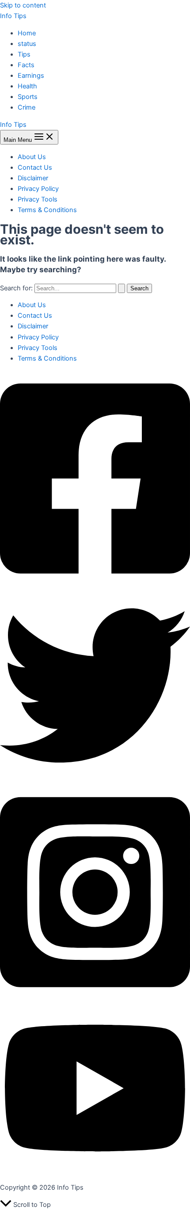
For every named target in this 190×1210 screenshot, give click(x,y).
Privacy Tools (37, 199)
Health (27, 86)
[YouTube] (95, 1171)
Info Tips (13, 16)
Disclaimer (33, 178)
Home (27, 33)
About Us (32, 157)
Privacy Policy (38, 189)
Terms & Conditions (47, 210)
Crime (26, 107)
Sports (28, 97)
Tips (24, 54)
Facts (26, 65)
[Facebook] (95, 585)
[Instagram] (95, 998)
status (27, 44)
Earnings (31, 76)
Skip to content (23, 5)
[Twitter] (95, 778)
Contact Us (35, 167)
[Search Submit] (121, 288)
